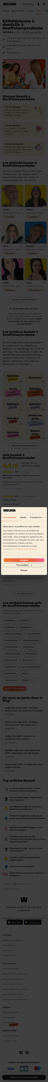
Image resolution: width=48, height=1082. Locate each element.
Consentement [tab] (9, 517)
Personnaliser (22, 565)
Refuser (24, 570)
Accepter (24, 560)
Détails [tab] (23, 517)
